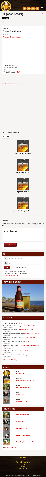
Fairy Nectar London (22, 387)
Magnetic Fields (29, 355)
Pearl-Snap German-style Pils (25, 442)
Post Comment (10, 245)
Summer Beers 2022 (26, 330)
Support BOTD (23, 460)
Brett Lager (28, 351)
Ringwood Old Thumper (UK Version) (23, 211)
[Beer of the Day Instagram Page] (33, 9)
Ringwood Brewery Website (12, 37)
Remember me (21, 267)
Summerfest (20, 394)
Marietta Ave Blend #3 (32, 334)
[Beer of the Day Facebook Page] (25, 9)
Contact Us (23, 468)
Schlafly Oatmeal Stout (23, 435)
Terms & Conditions (23, 462)
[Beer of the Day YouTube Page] (37, 9)
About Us (23, 458)
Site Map (23, 466)
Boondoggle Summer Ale (23, 153)
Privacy (23, 464)
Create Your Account (11, 276)
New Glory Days (21, 374)
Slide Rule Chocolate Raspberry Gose (22, 346)
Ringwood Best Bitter (23, 172)
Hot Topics (21, 323)
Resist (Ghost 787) (29, 326)
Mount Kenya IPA (21, 401)
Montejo (28, 341)
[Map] (18, 72)
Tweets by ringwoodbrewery (11, 84)
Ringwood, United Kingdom (12, 31)
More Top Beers (10, 447)
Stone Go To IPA (30, 337)
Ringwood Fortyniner (23, 192)
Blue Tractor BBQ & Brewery (25, 381)
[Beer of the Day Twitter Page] (29, 9)
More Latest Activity (10, 360)
